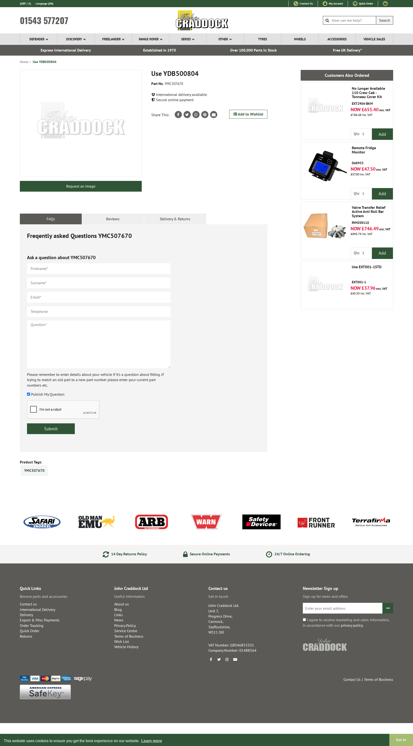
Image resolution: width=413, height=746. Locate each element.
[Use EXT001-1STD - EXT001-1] (325, 285)
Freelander (111, 39)
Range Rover (149, 39)
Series (186, 39)
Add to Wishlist (250, 114)
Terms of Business (128, 636)
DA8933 (364, 155)
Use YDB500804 (44, 62)
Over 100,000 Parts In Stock (253, 50)
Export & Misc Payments (40, 620)
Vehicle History (126, 646)
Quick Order (365, 3)
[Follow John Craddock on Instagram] (227, 659)
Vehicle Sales (374, 39)
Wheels (300, 39)
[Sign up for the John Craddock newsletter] (387, 608)
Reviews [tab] (113, 218)
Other (223, 39)
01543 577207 (44, 20)
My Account (335, 3)
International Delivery (37, 609)
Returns (26, 636)
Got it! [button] (401, 740)
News (118, 620)
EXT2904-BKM (368, 96)
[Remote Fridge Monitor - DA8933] (325, 166)
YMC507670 (34, 470)
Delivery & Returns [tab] (175, 218)
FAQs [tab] (51, 218)
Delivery (26, 614)
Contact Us (306, 3)
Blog (118, 609)
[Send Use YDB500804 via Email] (213, 114)
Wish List (121, 641)
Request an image (80, 186)
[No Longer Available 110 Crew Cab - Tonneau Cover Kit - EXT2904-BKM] (325, 107)
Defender (36, 39)
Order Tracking (31, 625)
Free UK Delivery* (347, 50)
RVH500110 (368, 215)
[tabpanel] (143, 338)
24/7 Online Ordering (291, 554)
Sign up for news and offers (325, 596)
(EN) (44, 3)
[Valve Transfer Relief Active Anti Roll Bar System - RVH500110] (325, 226)
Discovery (74, 39)
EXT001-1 (366, 274)
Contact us (28, 604)
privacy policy (352, 625)
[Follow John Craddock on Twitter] (219, 659)
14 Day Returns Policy (128, 554)
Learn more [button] (151, 741)
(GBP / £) (25, 3)
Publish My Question (48, 394)
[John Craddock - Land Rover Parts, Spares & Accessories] (206, 20)
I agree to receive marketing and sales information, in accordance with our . (346, 622)
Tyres (262, 39)
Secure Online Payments (209, 554)
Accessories (337, 39)
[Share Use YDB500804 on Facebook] (178, 114)
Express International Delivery (66, 50)
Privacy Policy (125, 625)
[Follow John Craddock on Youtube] (235, 659)
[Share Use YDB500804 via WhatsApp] (196, 114)
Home (24, 62)
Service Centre (125, 630)
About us (121, 604)
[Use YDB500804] (81, 123)
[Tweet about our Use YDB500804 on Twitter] (187, 114)
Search (384, 20)
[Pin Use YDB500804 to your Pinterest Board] (204, 114)
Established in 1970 (159, 50)
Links (118, 614)
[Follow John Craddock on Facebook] (210, 659)
